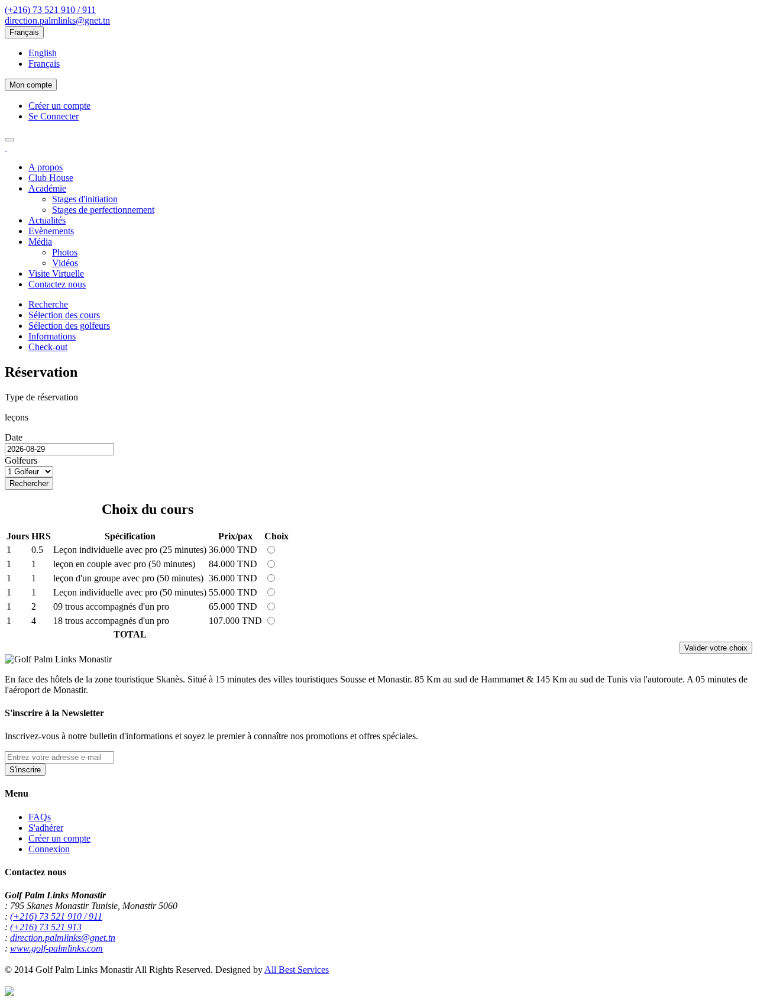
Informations (52, 336)
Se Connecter (53, 116)
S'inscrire (25, 769)
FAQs (39, 817)
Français (24, 32)
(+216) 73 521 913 (46, 927)
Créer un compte (59, 106)
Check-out (47, 347)
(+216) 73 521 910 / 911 (50, 10)
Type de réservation (41, 397)
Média (40, 242)
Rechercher (28, 483)
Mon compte (30, 84)
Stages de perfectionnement (103, 210)
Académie (47, 188)
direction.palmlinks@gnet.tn (57, 20)
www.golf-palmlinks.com (56, 948)
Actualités (47, 220)
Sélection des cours (64, 315)
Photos (64, 252)
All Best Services (296, 970)
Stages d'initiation (85, 199)
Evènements (51, 231)
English (42, 53)
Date (13, 437)
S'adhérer (45, 828)
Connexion (49, 849)
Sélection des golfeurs (69, 326)
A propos (45, 167)
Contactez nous (57, 284)
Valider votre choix (716, 647)
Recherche (48, 304)
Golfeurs (21, 460)
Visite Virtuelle (56, 273)
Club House (50, 178)
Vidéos (65, 263)
